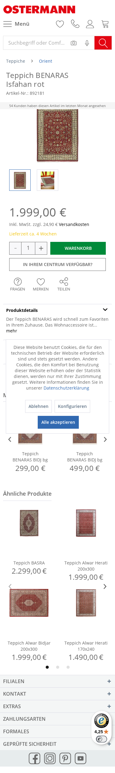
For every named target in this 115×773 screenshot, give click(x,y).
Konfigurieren (72, 406)
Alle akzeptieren (58, 422)
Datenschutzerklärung (66, 388)
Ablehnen (38, 406)
